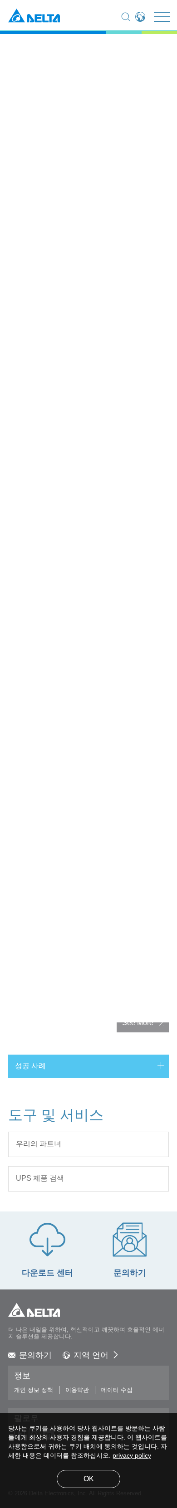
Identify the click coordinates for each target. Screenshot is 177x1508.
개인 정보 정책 (33, 1390)
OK (89, 1479)
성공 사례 (30, 1066)
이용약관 (77, 1390)
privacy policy (132, 1456)
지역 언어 (91, 1355)
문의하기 (35, 1355)
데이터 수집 (117, 1390)
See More (137, 1023)
